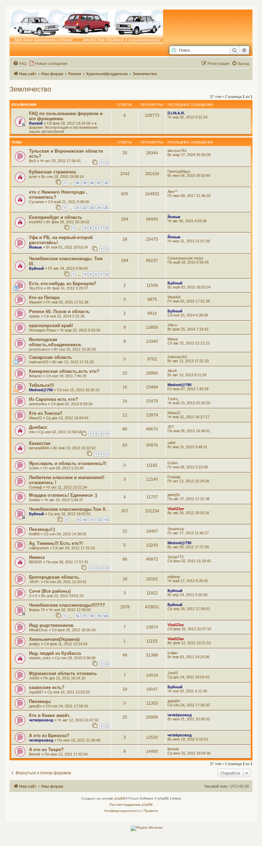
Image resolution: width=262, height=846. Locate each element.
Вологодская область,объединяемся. (55, 342)
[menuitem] (20, 63)
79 (99, 616)
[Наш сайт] (86, 27)
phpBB (119, 798)
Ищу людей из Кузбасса (55, 653)
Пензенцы (40, 701)
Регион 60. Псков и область (59, 311)
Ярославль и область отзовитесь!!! (67, 463)
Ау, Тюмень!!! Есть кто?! (56, 543)
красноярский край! (51, 325)
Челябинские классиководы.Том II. (68, 509)
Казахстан (39, 443)
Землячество (30, 89)
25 (106, 208)
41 (99, 183)
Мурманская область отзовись (63, 673)
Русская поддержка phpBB (131, 804)
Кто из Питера (44, 297)
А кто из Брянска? (49, 735)
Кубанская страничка (52, 171)
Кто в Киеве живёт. (49, 715)
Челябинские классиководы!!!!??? (67, 605)
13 (106, 520)
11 (91, 520)
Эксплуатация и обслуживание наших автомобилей (63, 129)
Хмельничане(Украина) (54, 639)
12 (99, 520)
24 (99, 208)
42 (106, 183)
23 (91, 208)
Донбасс (38, 427)
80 (106, 616)
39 (84, 183)
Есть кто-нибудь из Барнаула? (62, 283)
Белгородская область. (54, 577)
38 (77, 183)
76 (77, 616)
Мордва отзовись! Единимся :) (63, 495)
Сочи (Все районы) (50, 591)
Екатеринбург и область (55, 217)
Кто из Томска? (45, 413)
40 (91, 183)
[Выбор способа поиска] (174, 50)
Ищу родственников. (52, 625)
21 (77, 208)
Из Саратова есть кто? (53, 399)
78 (91, 616)
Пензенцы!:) (42, 529)
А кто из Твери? (46, 749)
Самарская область (50, 357)
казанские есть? (46, 687)
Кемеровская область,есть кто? (64, 371)
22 (84, 208)
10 (84, 520)
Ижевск (37, 557)
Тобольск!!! (41, 385)
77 (84, 616)
